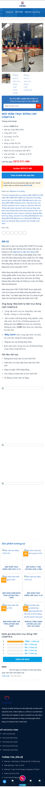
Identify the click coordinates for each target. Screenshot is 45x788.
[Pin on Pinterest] (20, 233)
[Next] (40, 47)
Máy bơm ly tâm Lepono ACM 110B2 (33, 568)
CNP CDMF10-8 (19, 198)
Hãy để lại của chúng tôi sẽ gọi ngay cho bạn (23, 100)
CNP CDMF (9, 198)
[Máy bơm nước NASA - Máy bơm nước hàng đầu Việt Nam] (22, 4)
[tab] (22, 241)
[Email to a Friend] (16, 233)
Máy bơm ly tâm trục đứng (24, 252)
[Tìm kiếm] (42, 4)
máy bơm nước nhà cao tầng (25, 208)
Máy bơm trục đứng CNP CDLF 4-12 (11, 568)
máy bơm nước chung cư (17, 205)
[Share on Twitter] (12, 233)
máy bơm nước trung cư (15, 213)
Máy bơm (10, 334)
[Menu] (3, 4)
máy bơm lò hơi (31, 198)
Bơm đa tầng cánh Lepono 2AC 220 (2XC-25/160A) (33, 624)
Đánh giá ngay (23, 659)
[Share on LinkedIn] (25, 233)
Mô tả (5, 241)
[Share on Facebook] (8, 233)
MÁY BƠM (19, 12)
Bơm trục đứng (21, 195)
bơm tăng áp (10, 195)
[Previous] (5, 47)
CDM (29, 195)
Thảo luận (6, 676)
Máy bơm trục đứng (32, 12)
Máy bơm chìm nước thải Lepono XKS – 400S (11, 595)
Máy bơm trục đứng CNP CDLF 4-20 (33, 594)
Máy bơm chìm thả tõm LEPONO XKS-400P (11, 624)
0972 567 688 (27, 185)
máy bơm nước (20, 203)
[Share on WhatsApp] (4, 233)
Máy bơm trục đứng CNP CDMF (25, 218)
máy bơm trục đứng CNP (23, 216)
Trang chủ (9, 12)
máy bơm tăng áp (31, 213)
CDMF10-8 (35, 195)
